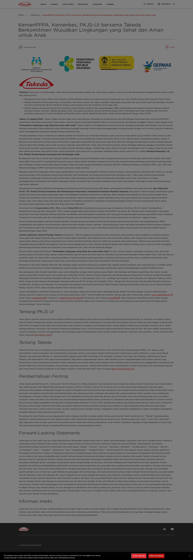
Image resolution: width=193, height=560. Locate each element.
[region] (96, 556)
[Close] (189, 555)
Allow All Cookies (156, 556)
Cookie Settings (139, 556)
